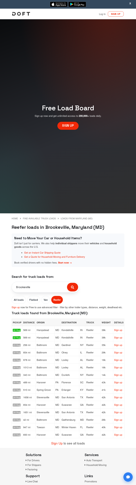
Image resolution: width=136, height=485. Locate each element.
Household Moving (96, 465)
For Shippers (34, 465)
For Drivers (33, 460)
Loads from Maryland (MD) (77, 218)
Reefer (57, 299)
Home (15, 218)
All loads (19, 299)
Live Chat (32, 481)
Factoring (32, 469)
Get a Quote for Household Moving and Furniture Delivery (54, 256)
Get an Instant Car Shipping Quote (42, 252)
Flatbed (33, 299)
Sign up (16, 307)
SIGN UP (116, 13)
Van (46, 299)
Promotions (91, 481)
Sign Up (57, 443)
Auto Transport (94, 460)
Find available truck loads (39, 218)
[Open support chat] (128, 477)
